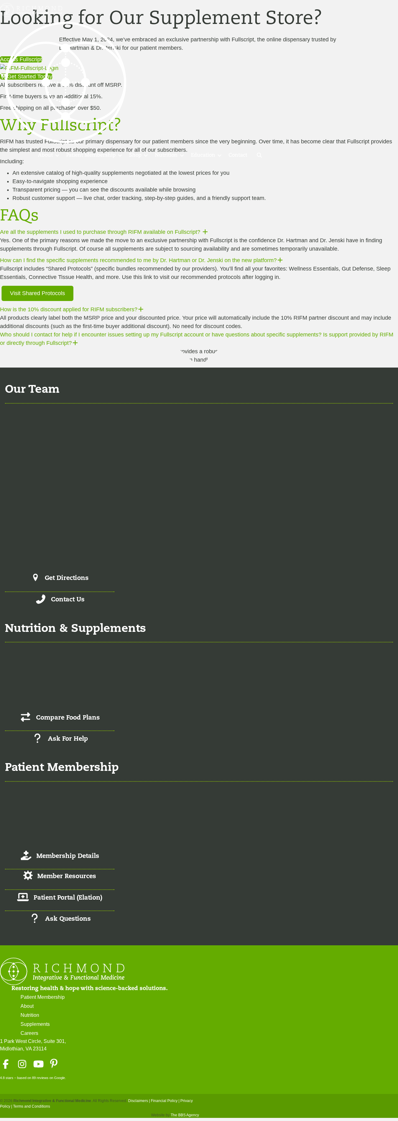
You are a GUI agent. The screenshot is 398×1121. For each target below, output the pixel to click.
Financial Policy (164, 1101)
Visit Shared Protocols (37, 293)
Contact (238, 155)
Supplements (35, 1024)
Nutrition (166, 155)
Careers (29, 1033)
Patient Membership (91, 155)
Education (203, 155)
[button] (57, 155)
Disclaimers (138, 1101)
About (45, 155)
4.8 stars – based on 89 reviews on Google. (33, 1078)
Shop (135, 155)
